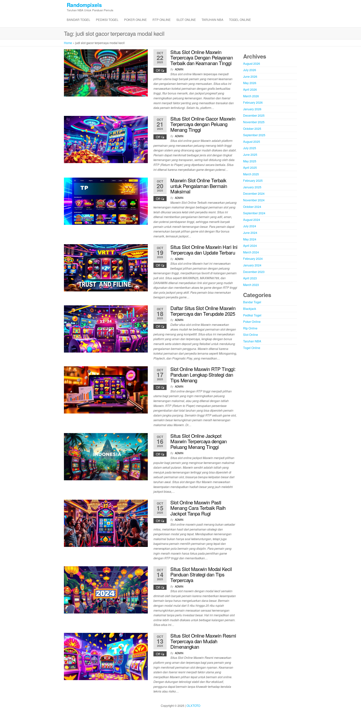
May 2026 (249, 83)
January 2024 (252, 265)
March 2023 (251, 285)
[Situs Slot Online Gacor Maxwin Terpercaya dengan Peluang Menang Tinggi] (106, 139)
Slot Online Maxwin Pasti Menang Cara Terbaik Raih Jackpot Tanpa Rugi (198, 508)
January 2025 (252, 187)
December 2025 (254, 115)
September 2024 (254, 213)
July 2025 (249, 148)
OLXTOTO (193, 705)
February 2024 (253, 258)
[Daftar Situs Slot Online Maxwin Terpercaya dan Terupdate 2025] (106, 328)
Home (68, 43)
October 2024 (252, 206)
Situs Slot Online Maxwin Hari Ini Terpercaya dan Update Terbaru (203, 249)
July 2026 (249, 70)
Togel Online (240, 19)
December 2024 (254, 193)
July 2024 (249, 226)
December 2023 (254, 272)
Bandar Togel (78, 19)
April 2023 (250, 278)
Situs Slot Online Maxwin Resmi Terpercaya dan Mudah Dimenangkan (203, 641)
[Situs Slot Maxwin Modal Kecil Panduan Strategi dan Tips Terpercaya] (106, 589)
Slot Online (186, 19)
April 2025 (250, 167)
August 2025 (251, 141)
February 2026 (253, 102)
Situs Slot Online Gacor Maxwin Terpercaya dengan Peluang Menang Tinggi (202, 124)
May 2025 (249, 161)
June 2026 (250, 76)
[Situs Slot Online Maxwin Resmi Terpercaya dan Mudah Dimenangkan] (106, 656)
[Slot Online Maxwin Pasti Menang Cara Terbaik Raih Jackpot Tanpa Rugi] (106, 523)
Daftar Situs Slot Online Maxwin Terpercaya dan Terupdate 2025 (202, 310)
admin (179, 69)
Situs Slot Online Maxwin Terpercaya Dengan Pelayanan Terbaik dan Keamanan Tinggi (201, 57)
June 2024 (250, 232)
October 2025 (252, 128)
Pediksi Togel (107, 19)
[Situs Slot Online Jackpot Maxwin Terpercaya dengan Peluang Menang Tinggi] (106, 456)
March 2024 (251, 252)
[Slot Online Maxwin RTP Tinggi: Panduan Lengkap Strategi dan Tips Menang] (106, 389)
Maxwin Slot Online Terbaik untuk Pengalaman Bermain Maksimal (198, 186)
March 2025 (251, 174)
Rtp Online (161, 19)
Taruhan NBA (212, 19)
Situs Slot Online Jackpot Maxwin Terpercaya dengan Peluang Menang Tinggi (198, 441)
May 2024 (249, 239)
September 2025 (254, 135)
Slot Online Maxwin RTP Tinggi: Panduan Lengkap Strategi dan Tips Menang (202, 374)
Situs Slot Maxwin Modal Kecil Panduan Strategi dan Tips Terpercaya (201, 574)
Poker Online (135, 19)
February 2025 (253, 180)
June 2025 (250, 154)
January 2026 (252, 109)
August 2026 (251, 63)
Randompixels (84, 5)
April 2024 (250, 245)
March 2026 (251, 96)
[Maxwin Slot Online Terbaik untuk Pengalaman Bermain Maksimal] (106, 201)
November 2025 (254, 122)
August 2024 (251, 219)
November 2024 (254, 200)
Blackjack (249, 308)
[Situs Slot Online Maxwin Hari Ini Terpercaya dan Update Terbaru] (106, 267)
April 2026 (250, 89)
